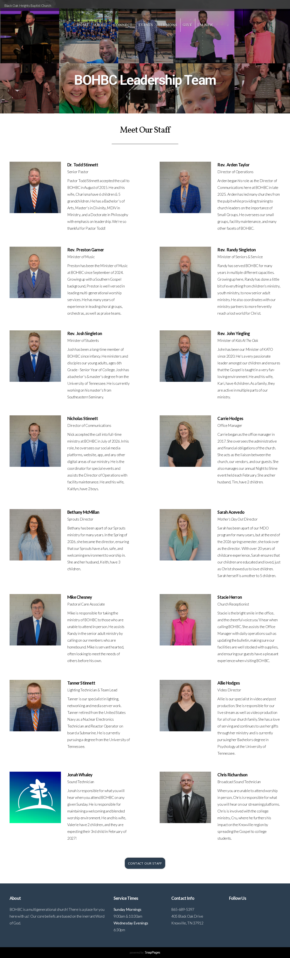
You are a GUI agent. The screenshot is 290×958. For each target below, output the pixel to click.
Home (83, 25)
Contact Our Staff (145, 863)
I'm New (205, 25)
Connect (123, 25)
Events (145, 25)
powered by (145, 952)
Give (187, 25)
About (101, 25)
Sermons (167, 25)
